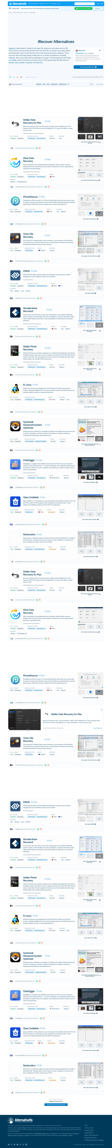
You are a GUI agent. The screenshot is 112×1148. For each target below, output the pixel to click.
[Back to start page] (18, 3)
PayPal (70, 1135)
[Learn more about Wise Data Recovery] (15, 162)
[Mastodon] (14, 1144)
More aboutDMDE (89, 293)
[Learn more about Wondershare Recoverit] (15, 312)
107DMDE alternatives (28, 279)
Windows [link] (39, 84)
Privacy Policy (89, 1130)
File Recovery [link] (62, 84)
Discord (54, 1133)
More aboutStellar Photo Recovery (90, 369)
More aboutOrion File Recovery (89, 256)
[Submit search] (75, 3)
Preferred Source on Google (94, 1140)
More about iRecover (87, 67)
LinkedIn (27, 1135)
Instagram (20, 1135)
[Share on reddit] (17, 77)
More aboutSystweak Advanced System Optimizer (90, 444)
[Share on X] (13, 77)
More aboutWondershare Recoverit (90, 331)
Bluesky (10, 1135)
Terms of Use (89, 1128)
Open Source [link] (54, 84)
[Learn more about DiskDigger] (15, 464)
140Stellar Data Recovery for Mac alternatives (33, 133)
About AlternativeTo (91, 1135)
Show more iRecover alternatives (56, 1104)
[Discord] (8, 1144)
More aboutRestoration (89, 556)
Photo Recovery (41, 138)
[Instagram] (23, 1144)
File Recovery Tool (80, 53)
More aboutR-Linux (90, 407)
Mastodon (76, 1133)
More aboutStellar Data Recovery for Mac (90, 142)
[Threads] (20, 1144)
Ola (19, 1128)
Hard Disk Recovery (42, 286)
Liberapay (64, 1135)
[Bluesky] (17, 1144)
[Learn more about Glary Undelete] (15, 501)
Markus (24, 1128)
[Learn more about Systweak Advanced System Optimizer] (15, 426)
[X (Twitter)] (11, 1144)
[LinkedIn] (26, 1144)
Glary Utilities (20, 62)
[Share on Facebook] (10, 77)
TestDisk (13, 60)
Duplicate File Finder (41, 441)
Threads (14, 1135)
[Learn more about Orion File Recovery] (15, 238)
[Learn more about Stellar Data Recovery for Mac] (15, 124)
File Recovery (31, 138)
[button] (47, 121)
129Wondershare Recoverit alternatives (32, 323)
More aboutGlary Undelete (89, 519)
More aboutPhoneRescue (90, 219)
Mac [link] (44, 84)
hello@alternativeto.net (41, 1133)
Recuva (11, 62)
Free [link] (48, 84)
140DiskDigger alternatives (29, 472)
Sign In (99, 3)
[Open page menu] (102, 3)
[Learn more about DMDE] (15, 275)
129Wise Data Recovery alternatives (31, 171)
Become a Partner (91, 1138)
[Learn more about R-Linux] (15, 389)
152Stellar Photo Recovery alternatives (32, 362)
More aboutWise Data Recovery (89, 180)
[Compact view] (93, 84)
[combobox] (84, 3)
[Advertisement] (56, 25)
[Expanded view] (91, 84)
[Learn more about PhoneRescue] (15, 201)
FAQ (86, 1125)
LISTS (59, 3)
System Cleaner (30, 441)
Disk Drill (39, 62)
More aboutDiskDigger (90, 482)
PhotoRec (28, 62)
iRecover (12, 48)
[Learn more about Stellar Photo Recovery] (15, 351)
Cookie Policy (89, 1133)
